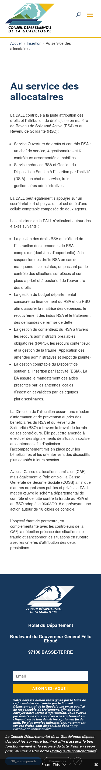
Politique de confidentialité (73, 751)
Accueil (16, 43)
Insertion (34, 43)
